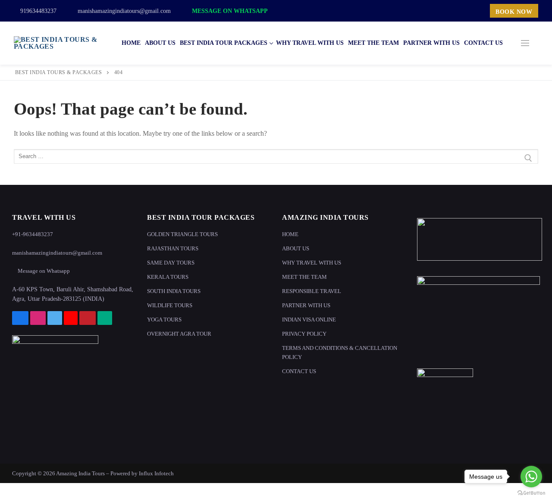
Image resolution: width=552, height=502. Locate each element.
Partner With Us (306, 305)
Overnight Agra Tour (179, 334)
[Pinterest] (464, 11)
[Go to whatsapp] (531, 476)
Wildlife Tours (169, 305)
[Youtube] (451, 11)
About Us (295, 248)
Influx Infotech (156, 473)
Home (290, 234)
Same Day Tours (170, 262)
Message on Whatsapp (229, 11)
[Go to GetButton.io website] (531, 493)
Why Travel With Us (311, 262)
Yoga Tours (164, 319)
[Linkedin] (476, 11)
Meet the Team (304, 277)
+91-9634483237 (32, 234)
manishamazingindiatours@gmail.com (123, 11)
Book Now (514, 12)
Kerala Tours (167, 277)
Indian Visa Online (309, 319)
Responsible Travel (311, 291)
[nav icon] (525, 43)
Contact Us (299, 371)
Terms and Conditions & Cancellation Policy (339, 352)
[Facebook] (412, 11)
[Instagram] (425, 11)
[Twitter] (438, 11)
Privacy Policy (304, 334)
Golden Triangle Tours (182, 234)
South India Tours (174, 291)
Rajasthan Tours (172, 248)
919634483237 (37, 11)
